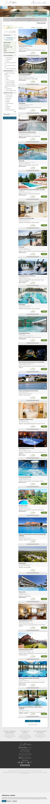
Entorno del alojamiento (8, 55)
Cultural (5, 48)
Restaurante (8, 98)
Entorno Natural (9, 57)
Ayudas (40, 770)
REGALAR (33, 7)
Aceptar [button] (4, 801)
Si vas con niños (6, 114)
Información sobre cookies (34, 770)
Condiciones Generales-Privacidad (24, 770)
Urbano (7, 61)
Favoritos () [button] (33, 3)
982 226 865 (44, 3)
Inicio (5, 25)
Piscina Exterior (9, 95)
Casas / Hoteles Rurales (11, 90)
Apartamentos (9, 88)
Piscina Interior (9, 96)
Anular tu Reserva (28, 758)
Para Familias (9, 59)
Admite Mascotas (9, 103)
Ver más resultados (32, 721)
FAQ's (17, 770)
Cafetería (8, 100)
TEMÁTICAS (25, 7)
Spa (7, 77)
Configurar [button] (14, 801)
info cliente (39, 3)
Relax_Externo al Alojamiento (9, 52)
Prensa (15, 770)
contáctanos (29, 747)
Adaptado (8, 106)
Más (15, 111)
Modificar (22, 758)
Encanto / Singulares (10, 84)
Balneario (8, 76)
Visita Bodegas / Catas (8, 46)
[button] (41, 23)
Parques (5, 50)
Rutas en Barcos (7, 45)
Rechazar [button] (9, 801)
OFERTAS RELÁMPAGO (42, 7)
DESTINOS (18, 7)
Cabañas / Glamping (10, 82)
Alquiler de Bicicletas (10, 110)
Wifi (7, 105)
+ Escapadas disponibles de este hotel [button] (32, 55)
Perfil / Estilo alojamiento (8, 70)
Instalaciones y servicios (8, 92)
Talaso (7, 79)
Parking (7, 101)
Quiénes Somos (10, 770)
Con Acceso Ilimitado (10, 80)
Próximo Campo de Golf (11, 68)
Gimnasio (8, 108)
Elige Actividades (7, 42)
